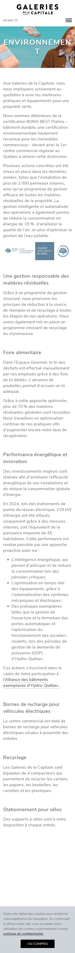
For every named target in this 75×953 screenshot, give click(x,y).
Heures (8, 20)
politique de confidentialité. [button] (23, 934)
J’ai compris (37, 944)
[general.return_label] (37, 9)
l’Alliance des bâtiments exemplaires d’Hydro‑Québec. (31, 682)
